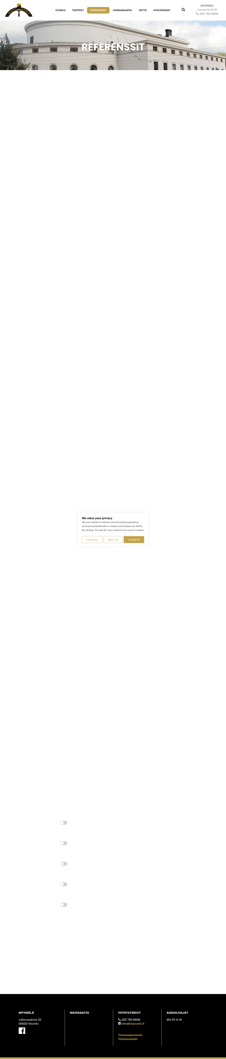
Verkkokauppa (122, 10)
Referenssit (98, 10)
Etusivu (61, 10)
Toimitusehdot (127, 1039)
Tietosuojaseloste (130, 1035)
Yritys (142, 10)
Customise (92, 539)
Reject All (113, 539)
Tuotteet (78, 10)
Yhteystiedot (161, 10)
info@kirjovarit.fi (133, 1023)
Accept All (134, 539)
